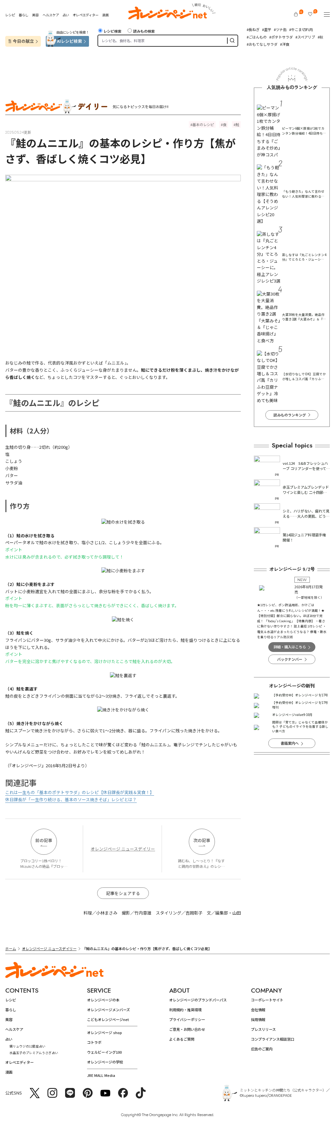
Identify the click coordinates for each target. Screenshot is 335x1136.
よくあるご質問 (181, 1039)
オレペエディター (85, 14)
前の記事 (43, 840)
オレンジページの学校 (105, 1061)
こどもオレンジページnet (108, 1019)
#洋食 (284, 44)
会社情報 (258, 1009)
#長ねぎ (253, 29)
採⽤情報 (258, 1019)
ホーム (10, 948)
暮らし (23, 14)
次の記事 (201, 840)
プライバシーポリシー (187, 1019)
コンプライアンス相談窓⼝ (272, 1039)
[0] (296, 14)
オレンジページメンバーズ (108, 1009)
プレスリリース (263, 1029)
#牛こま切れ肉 (301, 29)
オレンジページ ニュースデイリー (123, 849)
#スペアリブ (305, 37)
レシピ (10, 14)
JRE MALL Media (101, 1075)
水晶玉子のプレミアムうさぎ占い (33, 1052)
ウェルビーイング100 (104, 1052)
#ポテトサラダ (281, 37)
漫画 (105, 14)
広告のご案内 (262, 1048)
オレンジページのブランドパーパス (198, 999)
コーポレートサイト (267, 999)
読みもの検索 (143, 31)
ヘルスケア (51, 14)
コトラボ (94, 1042)
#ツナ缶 (280, 29)
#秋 (320, 37)
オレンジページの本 (103, 999)
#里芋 (266, 29)
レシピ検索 (112, 31)
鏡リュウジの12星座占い (27, 1046)
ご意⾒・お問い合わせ (187, 1029)
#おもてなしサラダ (262, 44)
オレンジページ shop (104, 1032)
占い (65, 15)
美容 (35, 14)
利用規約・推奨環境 (185, 1009)
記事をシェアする (123, 893)
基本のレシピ (203, 124)
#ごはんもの (257, 37)
